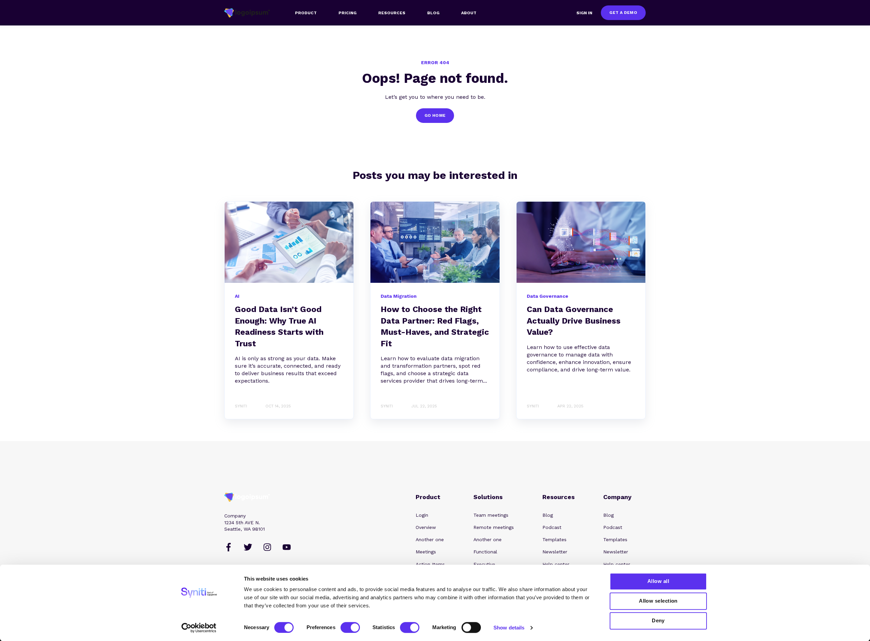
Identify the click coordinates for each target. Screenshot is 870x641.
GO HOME (435, 115)
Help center (555, 564)
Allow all (658, 581)
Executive (484, 564)
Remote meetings (493, 527)
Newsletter (554, 551)
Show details (508, 627)
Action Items (430, 564)
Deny (658, 620)
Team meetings (490, 515)
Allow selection (658, 601)
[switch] (350, 627)
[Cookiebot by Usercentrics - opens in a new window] (199, 628)
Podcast (551, 527)
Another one (430, 539)
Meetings (426, 551)
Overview (426, 527)
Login (422, 515)
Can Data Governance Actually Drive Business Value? (574, 321)
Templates (554, 539)
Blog (547, 515)
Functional (485, 551)
